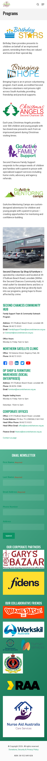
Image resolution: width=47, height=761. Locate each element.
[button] (42, 4)
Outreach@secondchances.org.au (19, 333)
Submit (9, 536)
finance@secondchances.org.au (28, 432)
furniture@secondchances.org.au (22, 389)
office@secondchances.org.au (31, 426)
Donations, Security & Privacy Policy (23, 749)
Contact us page (10, 438)
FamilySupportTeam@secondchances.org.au (26, 329)
